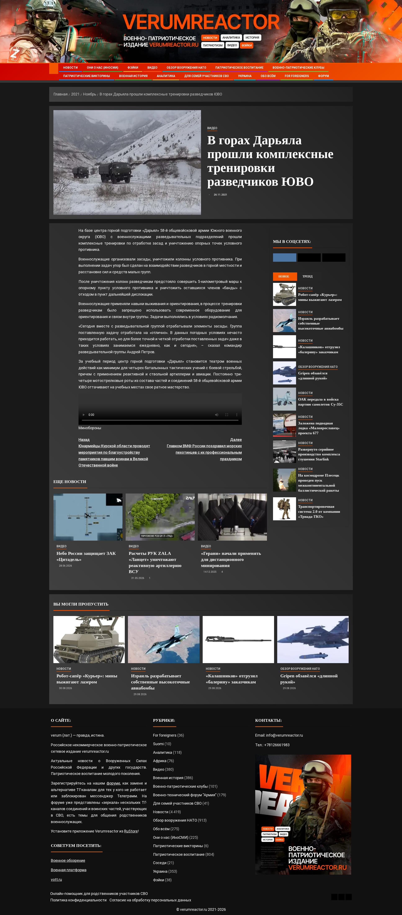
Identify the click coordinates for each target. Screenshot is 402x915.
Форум (323, 76)
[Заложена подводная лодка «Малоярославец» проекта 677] (284, 425)
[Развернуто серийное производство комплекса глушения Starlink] (284, 451)
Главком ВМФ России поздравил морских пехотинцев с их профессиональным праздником (204, 449)
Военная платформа (68, 870)
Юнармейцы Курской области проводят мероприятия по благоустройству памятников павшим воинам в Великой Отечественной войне (114, 452)
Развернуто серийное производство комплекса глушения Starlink (319, 454)
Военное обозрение (68, 860)
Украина (244, 76)
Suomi (158, 744)
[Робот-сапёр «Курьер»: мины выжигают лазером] (284, 294)
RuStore (131, 831)
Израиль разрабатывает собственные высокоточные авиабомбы (160, 682)
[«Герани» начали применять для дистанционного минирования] (232, 517)
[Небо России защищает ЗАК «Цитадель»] (87, 517)
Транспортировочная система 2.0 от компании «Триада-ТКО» (319, 511)
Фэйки (133, 67)
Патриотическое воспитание (239, 67)
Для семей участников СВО (206, 76)
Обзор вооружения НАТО (186, 67)
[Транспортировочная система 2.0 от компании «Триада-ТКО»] (284, 508)
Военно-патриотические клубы (298, 67)
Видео (152, 67)
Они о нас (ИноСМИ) (102, 67)
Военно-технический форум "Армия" (184, 795)
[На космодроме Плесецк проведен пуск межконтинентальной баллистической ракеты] (284, 480)
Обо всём (268, 76)
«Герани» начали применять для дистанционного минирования (231, 559)
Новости (70, 67)
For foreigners (297, 76)
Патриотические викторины (86, 76)
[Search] (349, 72)
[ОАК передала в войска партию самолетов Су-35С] (284, 399)
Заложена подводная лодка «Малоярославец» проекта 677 (319, 428)
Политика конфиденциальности (78, 900)
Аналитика (166, 76)
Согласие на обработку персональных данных (150, 900)
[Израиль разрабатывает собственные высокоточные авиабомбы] (284, 320)
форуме (113, 783)
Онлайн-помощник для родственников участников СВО (99, 893)
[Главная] (54, 68)
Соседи (159, 863)
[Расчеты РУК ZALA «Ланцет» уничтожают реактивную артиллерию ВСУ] (160, 517)
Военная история (133, 76)
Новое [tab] (283, 276)
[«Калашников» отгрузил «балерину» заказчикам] (284, 346)
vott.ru (56, 879)
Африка (159, 761)
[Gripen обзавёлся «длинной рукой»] (284, 372)
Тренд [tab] (308, 276)
